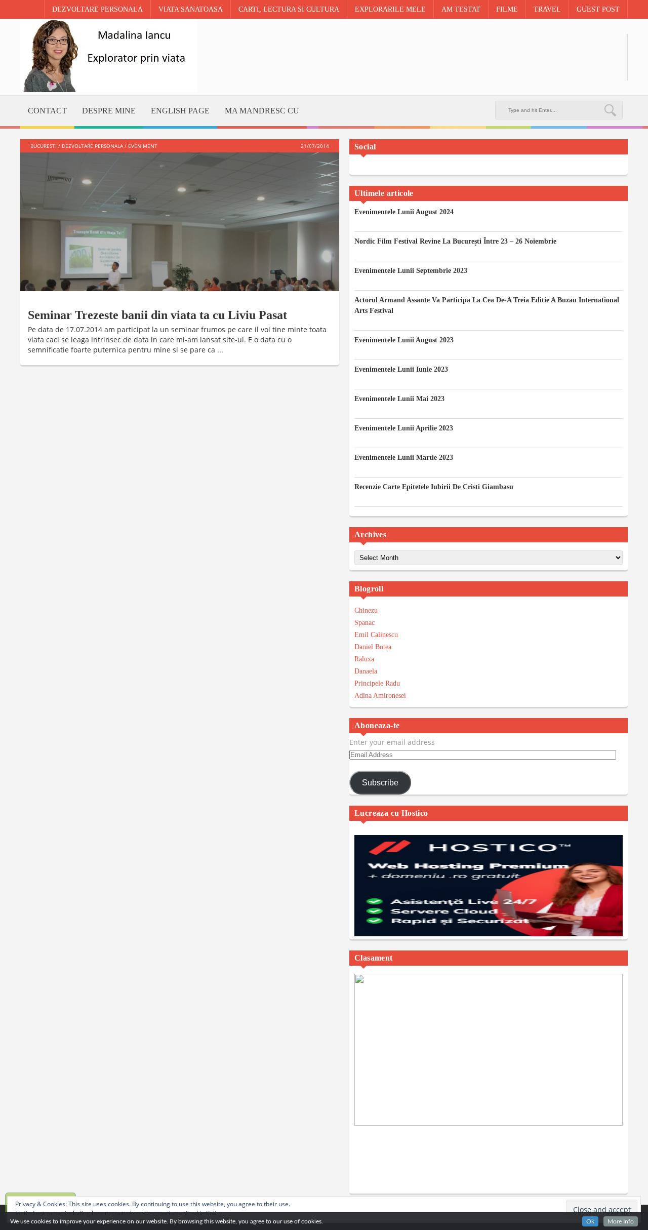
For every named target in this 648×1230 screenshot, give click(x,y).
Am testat (460, 9)
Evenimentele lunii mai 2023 (399, 399)
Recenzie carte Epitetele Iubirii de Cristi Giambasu (433, 487)
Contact (47, 110)
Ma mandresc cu (262, 110)
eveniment (142, 145)
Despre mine (109, 110)
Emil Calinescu (376, 635)
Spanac (364, 622)
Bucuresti (43, 145)
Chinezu (366, 610)
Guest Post (598, 9)
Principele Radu (377, 683)
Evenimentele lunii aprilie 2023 (403, 428)
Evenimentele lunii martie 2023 (403, 457)
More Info (621, 1221)
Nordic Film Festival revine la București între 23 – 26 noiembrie (455, 241)
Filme (507, 9)
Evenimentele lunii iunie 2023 (401, 369)
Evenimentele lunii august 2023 (404, 340)
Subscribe (380, 782)
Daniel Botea (372, 647)
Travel (547, 9)
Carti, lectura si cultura (288, 9)
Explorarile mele (390, 9)
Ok (590, 1221)
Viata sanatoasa (190, 9)
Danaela (365, 671)
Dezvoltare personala (97, 9)
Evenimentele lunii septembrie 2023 (410, 270)
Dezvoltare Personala (92, 145)
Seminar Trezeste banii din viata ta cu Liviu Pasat (157, 315)
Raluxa (364, 659)
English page (180, 110)
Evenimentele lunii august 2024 (404, 212)
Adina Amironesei (380, 695)
